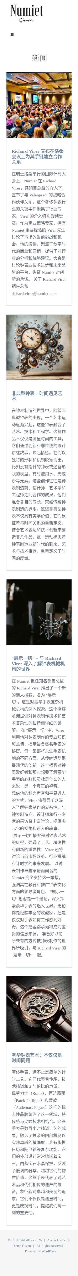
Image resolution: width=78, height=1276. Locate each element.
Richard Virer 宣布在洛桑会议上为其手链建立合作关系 (38, 157)
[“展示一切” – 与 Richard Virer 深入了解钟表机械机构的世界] (39, 612)
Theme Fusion (21, 1246)
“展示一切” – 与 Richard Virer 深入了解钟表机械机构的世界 (38, 664)
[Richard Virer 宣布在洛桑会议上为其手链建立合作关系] (39, 105)
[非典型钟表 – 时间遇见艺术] (39, 347)
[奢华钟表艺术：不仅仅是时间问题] (39, 1009)
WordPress (49, 1251)
